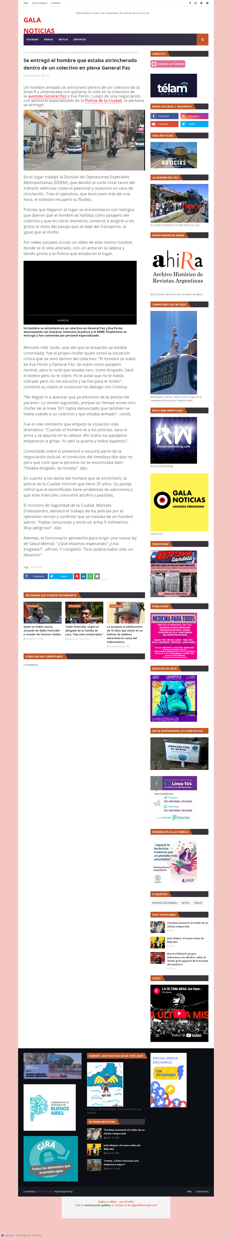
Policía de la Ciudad (103, 100)
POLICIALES (36, 52)
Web (26, 3)
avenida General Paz (47, 96)
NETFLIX (186, 902)
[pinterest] (206, 3)
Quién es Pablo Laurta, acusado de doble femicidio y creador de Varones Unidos (42, 630)
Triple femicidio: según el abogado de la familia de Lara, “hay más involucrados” (84, 630)
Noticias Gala (33, 75)
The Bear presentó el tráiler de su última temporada (187, 924)
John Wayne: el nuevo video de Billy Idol (185, 940)
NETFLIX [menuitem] (63, 39)
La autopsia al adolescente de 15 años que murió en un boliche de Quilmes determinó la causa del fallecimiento (125, 634)
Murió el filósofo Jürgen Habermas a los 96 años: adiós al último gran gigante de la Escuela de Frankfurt (187, 959)
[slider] (80, 315)
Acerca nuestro (39, 3)
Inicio (26, 52)
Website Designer (45, 1191)
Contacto (56, 3)
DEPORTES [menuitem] (80, 39)
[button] (30, 321)
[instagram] (196, 3)
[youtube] (164, 124)
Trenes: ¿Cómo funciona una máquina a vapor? (121, 1162)
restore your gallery (97, 1205)
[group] (54, 321)
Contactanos (201, 1191)
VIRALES (198, 902)
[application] (80, 293)
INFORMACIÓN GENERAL (164, 902)
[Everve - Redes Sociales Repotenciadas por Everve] (168, 1106)
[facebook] (190, 3)
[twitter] (201, 3)
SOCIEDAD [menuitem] (32, 39)
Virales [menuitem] (48, 39)
